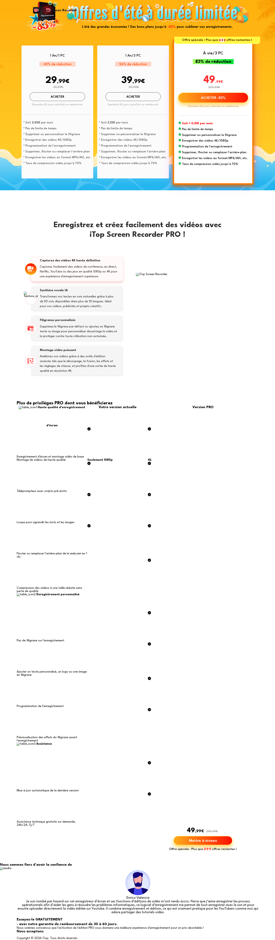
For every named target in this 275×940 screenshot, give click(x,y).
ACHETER (57, 96)
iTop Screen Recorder (59, 10)
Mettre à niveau (203, 841)
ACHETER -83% (213, 98)
